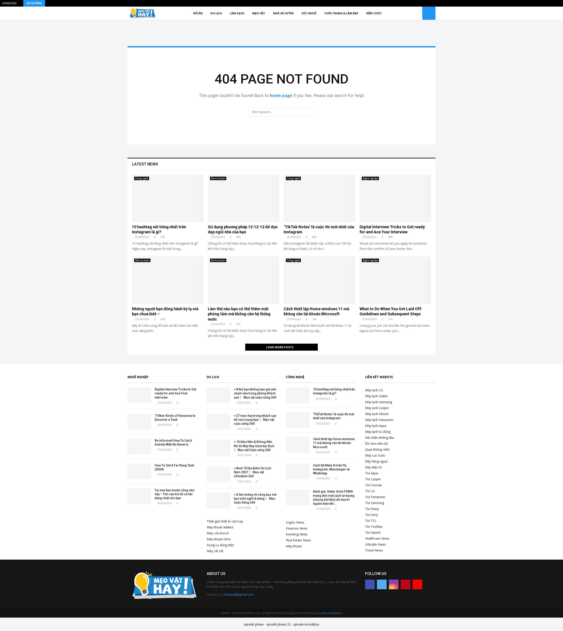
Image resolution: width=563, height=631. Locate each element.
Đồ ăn (198, 13)
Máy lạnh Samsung (378, 402)
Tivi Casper (373, 479)
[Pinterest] (405, 584)
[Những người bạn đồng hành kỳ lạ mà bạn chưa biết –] (167, 280)
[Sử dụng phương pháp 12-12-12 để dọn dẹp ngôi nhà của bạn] (243, 198)
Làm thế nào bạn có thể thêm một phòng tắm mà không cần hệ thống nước (239, 313)
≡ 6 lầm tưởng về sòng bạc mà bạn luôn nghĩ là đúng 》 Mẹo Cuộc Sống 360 (255, 498)
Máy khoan (294, 546)
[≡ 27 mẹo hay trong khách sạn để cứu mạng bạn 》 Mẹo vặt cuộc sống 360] (218, 422)
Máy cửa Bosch (218, 533)
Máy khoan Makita (220, 527)
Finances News (296, 528)
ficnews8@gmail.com (239, 594)
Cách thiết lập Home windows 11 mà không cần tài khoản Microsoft (334, 443)
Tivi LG (370, 491)
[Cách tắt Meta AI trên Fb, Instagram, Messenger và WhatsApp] (298, 471)
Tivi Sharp (372, 509)
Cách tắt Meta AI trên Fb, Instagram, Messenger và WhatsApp (331, 469)
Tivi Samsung (374, 503)
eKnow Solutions (332, 613)
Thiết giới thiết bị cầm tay (225, 521)
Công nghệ (141, 178)
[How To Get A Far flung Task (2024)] (139, 471)
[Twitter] (382, 584)
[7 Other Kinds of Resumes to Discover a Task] (139, 422)
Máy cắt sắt (215, 551)
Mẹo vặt (258, 13)
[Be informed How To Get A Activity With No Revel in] (139, 446)
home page (281, 95)
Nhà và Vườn (283, 13)
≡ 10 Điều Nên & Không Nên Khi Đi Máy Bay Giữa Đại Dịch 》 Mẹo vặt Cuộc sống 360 (254, 445)
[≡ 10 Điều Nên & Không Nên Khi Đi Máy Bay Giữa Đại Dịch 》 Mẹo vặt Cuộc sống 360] (218, 448)
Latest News (145, 164)
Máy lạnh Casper (377, 408)
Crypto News (295, 522)
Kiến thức (374, 13)
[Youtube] (417, 584)
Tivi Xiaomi (372, 532)
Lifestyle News (375, 544)
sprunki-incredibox (306, 624)
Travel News (374, 550)
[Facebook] (370, 584)
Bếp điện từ (373, 467)
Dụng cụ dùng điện (220, 545)
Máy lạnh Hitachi (377, 414)
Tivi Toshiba (373, 526)
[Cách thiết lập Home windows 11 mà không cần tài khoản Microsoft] (319, 280)
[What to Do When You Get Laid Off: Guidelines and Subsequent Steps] (395, 280)
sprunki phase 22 (279, 624)
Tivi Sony (371, 515)
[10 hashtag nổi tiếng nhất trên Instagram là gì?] (167, 198)
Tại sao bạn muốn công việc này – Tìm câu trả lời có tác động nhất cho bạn (175, 494)
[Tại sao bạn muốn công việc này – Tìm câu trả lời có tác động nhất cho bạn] (139, 496)
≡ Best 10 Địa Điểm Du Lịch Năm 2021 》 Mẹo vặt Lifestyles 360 (252, 472)
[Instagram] (393, 584)
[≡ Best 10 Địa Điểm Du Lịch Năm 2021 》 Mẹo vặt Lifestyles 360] (218, 474)
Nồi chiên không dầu (379, 437)
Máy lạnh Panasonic (379, 420)
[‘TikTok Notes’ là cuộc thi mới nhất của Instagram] (319, 198)
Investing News (297, 534)
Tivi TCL (371, 521)
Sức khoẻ (309, 13)
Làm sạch (237, 13)
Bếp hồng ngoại (376, 461)
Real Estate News (298, 540)
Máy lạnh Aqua (375, 426)
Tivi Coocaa (373, 485)
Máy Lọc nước (375, 455)
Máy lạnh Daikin (376, 396)
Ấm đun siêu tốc (376, 443)
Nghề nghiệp (370, 178)
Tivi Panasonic (375, 497)
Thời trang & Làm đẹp (341, 13)
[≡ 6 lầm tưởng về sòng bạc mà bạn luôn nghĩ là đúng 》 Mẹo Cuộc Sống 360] (218, 500)
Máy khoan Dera (218, 539)
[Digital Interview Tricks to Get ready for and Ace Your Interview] (395, 198)
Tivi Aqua (371, 473)
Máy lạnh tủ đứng (377, 432)
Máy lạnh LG (374, 390)
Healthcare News (377, 538)
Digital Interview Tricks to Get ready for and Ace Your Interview (175, 393)
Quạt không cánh (377, 449)
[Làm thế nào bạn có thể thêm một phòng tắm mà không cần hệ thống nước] (243, 280)
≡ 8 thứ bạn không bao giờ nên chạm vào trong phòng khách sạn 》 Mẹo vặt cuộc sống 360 (255, 393)
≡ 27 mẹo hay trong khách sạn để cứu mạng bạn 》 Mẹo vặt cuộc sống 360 (255, 419)
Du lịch (216, 13)
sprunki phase (254, 624)
